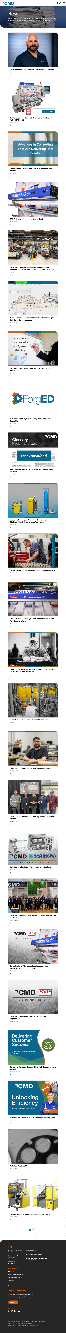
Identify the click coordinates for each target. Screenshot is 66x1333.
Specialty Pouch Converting (15, 1277)
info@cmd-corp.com (31, 1250)
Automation (11, 1280)
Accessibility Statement (14, 1321)
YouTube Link (19, 1311)
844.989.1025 (11, 1263)
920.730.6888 (11, 1258)
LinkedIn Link (15, 1311)
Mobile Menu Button (63, 3)
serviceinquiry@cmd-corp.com (34, 1254)
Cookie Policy (25, 1321)
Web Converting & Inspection (16, 1274)
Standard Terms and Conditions (38, 1321)
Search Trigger (57, 3)
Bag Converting (12, 1271)
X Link (12, 1311)
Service (10, 1286)
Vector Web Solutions (32, 1325)
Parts (9, 1283)
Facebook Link (8, 1311)
